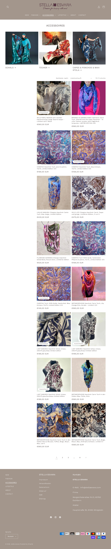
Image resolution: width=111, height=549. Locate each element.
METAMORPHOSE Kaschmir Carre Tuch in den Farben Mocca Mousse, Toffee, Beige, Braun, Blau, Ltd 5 (53, 441)
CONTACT (9, 494)
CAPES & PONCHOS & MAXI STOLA (86, 68)
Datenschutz (44, 487)
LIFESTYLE (9, 486)
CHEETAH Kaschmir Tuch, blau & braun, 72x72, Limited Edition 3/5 (86, 168)
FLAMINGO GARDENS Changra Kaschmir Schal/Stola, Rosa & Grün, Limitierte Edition (53, 258)
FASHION (8, 479)
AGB (40, 495)
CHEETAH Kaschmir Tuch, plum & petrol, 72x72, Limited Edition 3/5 (52, 168)
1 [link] (56, 457)
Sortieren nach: (62, 78)
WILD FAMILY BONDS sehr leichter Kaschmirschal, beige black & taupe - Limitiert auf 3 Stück (50, 119)
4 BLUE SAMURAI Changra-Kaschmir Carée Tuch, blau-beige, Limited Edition (52, 213)
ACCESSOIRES (11, 482)
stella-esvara (15, 544)
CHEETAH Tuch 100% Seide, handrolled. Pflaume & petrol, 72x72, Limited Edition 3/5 (88, 258)
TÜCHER (43, 67)
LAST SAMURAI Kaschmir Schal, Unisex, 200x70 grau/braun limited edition (86, 350)
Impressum (43, 479)
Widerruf (42, 491)
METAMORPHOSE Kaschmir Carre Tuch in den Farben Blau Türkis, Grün (88, 395)
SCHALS (9, 67)
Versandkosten (45, 483)
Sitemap (42, 499)
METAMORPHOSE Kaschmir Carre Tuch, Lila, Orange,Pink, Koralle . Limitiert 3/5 (88, 304)
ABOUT (8, 490)
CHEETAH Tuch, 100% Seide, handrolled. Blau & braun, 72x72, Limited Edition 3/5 (53, 304)
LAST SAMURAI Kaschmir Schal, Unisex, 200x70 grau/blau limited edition (51, 350)
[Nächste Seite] (85, 457)
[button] (7, 7)
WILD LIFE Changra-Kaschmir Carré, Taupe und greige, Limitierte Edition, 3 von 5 (87, 213)
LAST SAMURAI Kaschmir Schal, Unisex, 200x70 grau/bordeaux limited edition (51, 395)
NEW (7, 475)
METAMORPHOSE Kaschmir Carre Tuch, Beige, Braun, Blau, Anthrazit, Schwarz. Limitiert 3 (88, 441)
